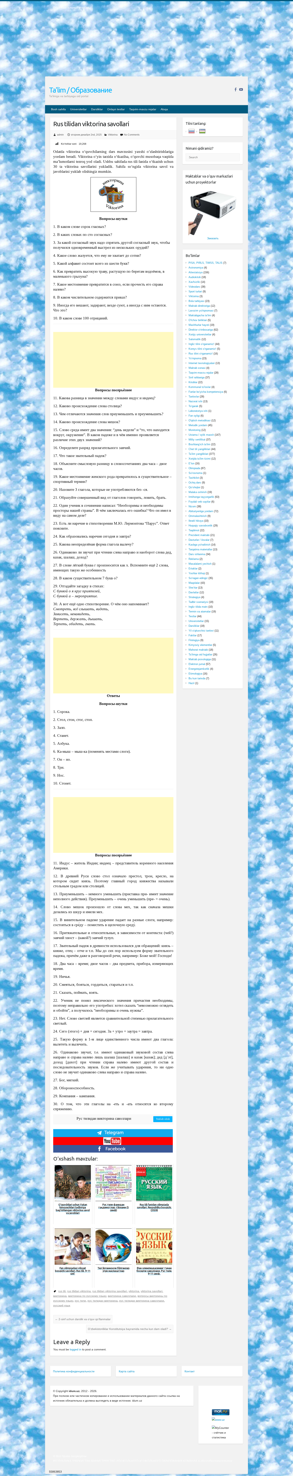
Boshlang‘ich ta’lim (199, 444)
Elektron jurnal (197, 664)
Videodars (194, 286)
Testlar (192, 616)
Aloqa (164, 109)
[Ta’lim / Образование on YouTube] (241, 89)
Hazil (191, 683)
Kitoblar (193, 382)
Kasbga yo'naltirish (199, 544)
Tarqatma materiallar (200, 549)
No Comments (132, 134)
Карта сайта (127, 1371)
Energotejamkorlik (199, 668)
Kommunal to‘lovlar (200, 387)
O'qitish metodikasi (199, 420)
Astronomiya (196, 267)
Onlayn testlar (116, 109)
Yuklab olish (163, 1119)
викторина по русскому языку (87, 1295)
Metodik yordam (198, 425)
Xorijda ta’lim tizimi (199, 458)
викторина (60, 1295)
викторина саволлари (122, 1295)
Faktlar (193, 635)
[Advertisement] (146, 45)
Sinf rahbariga (197, 377)
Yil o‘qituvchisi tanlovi (201, 630)
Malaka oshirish (198, 492)
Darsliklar (97, 109)
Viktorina (113, 134)
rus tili (62, 1291)
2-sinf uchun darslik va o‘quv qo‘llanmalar (83, 1319)
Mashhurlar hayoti (199, 324)
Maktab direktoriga (199, 305)
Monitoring (195, 430)
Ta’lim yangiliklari (198, 453)
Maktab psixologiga (200, 659)
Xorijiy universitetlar (200, 334)
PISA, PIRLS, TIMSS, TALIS (205, 262)
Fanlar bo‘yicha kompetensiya (206, 391)
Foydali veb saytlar (199, 501)
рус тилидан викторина (103, 1300)
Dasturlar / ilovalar (199, 539)
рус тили (80, 1300)
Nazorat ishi (195, 401)
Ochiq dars (195, 482)
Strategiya (194, 597)
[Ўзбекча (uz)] (202, 130)
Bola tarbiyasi (196, 301)
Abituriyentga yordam (201, 511)
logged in (75, 1349)
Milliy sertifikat (197, 439)
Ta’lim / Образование (80, 90)
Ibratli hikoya (196, 520)
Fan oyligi (194, 415)
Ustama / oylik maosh (201, 434)
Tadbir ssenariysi (198, 601)
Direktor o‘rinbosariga (201, 329)
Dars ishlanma (197, 554)
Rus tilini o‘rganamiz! (201, 353)
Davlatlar (194, 592)
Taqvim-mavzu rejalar (142, 109)
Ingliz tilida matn (198, 606)
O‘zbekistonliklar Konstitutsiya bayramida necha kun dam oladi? (130, 1329)
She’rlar (193, 587)
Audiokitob (195, 277)
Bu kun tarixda (197, 678)
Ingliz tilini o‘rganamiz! (201, 344)
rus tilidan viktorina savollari (109, 1291)
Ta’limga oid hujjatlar (200, 654)
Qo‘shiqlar (194, 487)
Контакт (190, 1371)
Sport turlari (195, 291)
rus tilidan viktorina (79, 1291)
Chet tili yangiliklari (199, 449)
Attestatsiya (196, 272)
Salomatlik (195, 339)
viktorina (134, 1291)
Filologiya (194, 640)
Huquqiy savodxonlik (200, 525)
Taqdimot (194, 530)
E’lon (191, 463)
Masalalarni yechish (200, 563)
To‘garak (193, 406)
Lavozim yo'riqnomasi (201, 310)
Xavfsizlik (194, 281)
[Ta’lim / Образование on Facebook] (235, 89)
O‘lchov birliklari (198, 320)
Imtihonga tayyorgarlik (201, 496)
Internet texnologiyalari (202, 363)
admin (60, 134)
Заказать (212, 238)
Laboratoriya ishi (198, 410)
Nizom (192, 506)
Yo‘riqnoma (195, 358)
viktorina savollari (151, 1291)
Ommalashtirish (198, 515)
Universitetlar (78, 109)
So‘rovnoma (195, 473)
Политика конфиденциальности (73, 1371)
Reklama (194, 558)
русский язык (61, 1305)
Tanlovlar (194, 396)
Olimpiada (194, 468)
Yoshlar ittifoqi (197, 573)
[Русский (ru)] (192, 130)
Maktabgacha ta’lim (200, 315)
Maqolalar (194, 582)
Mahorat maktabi (198, 649)
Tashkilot (194, 477)
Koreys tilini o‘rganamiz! (202, 348)
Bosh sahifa (58, 109)
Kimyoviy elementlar (200, 644)
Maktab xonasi (197, 367)
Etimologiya (195, 673)
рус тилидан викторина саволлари (141, 1300)
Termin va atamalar (200, 611)
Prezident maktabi (199, 535)
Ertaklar (193, 568)
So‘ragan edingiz (198, 578)
